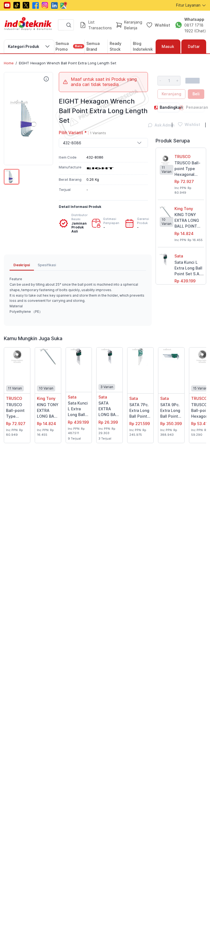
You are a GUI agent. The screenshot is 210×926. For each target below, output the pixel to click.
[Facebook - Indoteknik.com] (35, 5)
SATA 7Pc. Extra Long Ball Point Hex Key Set (139, 410)
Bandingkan (169, 107)
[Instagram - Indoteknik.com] (45, 5)
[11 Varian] (17, 357)
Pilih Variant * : (82, 132)
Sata (178, 256)
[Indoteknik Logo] (28, 25)
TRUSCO (182, 156)
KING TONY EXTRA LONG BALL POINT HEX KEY (186, 220)
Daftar (194, 46)
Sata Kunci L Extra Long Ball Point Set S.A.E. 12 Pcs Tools (189, 268)
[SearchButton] (69, 24)
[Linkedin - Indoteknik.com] (54, 5)
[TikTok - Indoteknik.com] (16, 5)
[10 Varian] (48, 357)
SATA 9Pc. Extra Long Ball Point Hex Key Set (170, 410)
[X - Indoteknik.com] (26, 5)
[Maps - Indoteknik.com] (63, 5)
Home (9, 63)
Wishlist (162, 25)
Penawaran (195, 107)
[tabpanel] (78, 295)
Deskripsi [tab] (21, 265)
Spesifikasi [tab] (47, 265)
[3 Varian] (109, 357)
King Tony (183, 208)
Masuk (168, 46)
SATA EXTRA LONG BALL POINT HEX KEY (109, 409)
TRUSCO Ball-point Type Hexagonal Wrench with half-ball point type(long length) (187, 168)
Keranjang (171, 93)
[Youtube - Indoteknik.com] (7, 5)
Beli (196, 93)
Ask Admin (161, 125)
